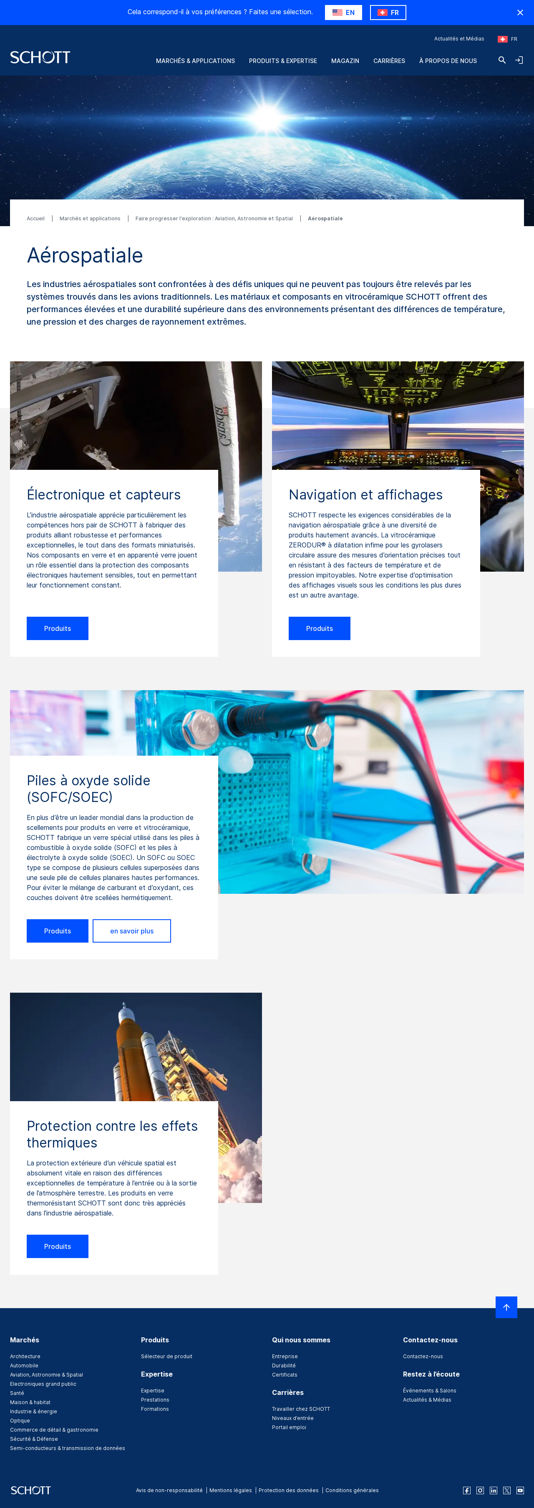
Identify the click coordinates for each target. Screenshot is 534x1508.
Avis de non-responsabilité (169, 1490)
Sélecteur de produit (166, 1356)
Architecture (25, 1356)
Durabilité (284, 1365)
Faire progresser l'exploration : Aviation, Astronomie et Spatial (215, 218)
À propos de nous (448, 60)
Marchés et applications (91, 218)
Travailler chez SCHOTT (301, 1409)
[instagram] (480, 1490)
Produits (57, 628)
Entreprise (285, 1356)
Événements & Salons (429, 1390)
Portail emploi (289, 1427)
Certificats (284, 1375)
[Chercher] (502, 60)
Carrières (389, 60)
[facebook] (467, 1490)
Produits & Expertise (283, 60)
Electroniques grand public (43, 1384)
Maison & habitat (30, 1402)
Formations (155, 1409)
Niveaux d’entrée (293, 1418)
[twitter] (507, 1490)
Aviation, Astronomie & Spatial (46, 1375)
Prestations (155, 1400)
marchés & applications (195, 60)
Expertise (152, 1390)
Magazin (345, 60)
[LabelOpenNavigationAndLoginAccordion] (519, 60)
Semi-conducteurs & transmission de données (67, 1448)
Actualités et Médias (459, 38)
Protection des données (289, 1490)
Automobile (24, 1365)
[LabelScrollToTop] (506, 1307)
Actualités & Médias (427, 1400)
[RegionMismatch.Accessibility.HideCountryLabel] (520, 13)
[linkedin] (493, 1490)
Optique (20, 1420)
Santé (17, 1393)
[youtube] (520, 1490)
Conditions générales (352, 1490)
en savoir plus (132, 931)
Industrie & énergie (33, 1411)
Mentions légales (230, 1490)
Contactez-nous (423, 1356)
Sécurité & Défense (34, 1439)
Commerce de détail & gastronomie (54, 1430)
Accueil (36, 218)
